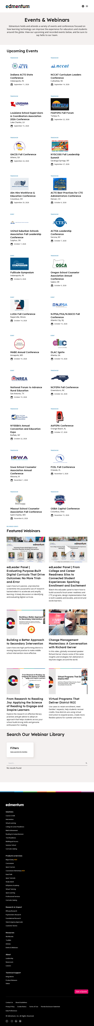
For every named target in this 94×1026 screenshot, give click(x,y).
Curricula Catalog (11, 849)
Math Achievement (12, 830)
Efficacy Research (11, 911)
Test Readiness (11, 838)
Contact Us (9, 1002)
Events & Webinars (12, 948)
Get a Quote (81, 991)
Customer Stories (11, 926)
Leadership (9, 958)
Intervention (10, 819)
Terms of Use (33, 1007)
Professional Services (13, 896)
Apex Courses (10, 867)
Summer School (11, 845)
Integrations (10, 977)
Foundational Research (13, 918)
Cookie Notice (21, 1007)
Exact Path (9, 874)
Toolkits (8, 940)
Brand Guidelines (21, 1002)
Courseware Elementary (15, 871)
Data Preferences (11, 1011)
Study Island (10, 882)
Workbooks (9, 937)
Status (8, 983)
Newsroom (9, 962)
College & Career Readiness (15, 827)
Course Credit (10, 816)
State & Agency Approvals (14, 922)
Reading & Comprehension (15, 834)
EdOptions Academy (12, 885)
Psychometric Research (13, 915)
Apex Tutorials (10, 878)
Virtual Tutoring (11, 889)
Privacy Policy (10, 1007)
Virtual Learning (11, 823)
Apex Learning (10, 893)
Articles (8, 944)
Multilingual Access (12, 841)
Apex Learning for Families (18, 752)
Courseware (10, 863)
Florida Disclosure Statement (50, 1007)
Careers (8, 966)
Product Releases (11, 980)
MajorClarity (10, 860)
